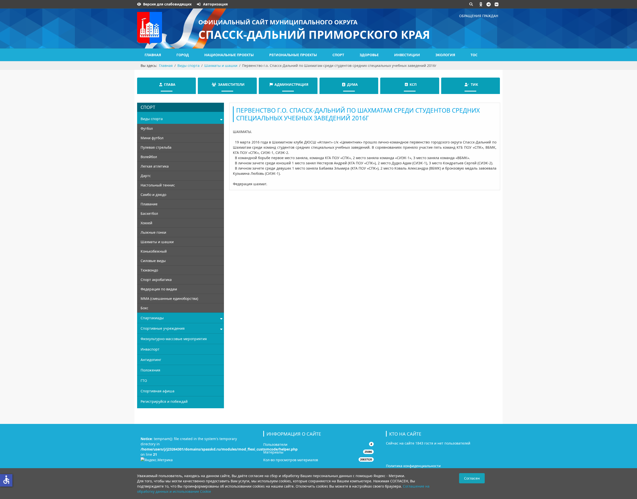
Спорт (338, 54)
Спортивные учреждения (163, 328)
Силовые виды (153, 260)
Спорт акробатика (156, 279)
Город (182, 54)
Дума (352, 84)
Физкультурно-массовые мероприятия (174, 338)
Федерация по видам (159, 289)
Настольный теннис (158, 185)
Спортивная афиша (157, 391)
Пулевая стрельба (156, 147)
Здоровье (369, 54)
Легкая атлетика (155, 166)
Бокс (144, 308)
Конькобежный (154, 251)
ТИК (474, 84)
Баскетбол (149, 213)
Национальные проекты (229, 54)
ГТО (144, 380)
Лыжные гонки (153, 232)
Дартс (146, 175)
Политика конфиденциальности (413, 465)
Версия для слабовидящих (167, 4)
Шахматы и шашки (157, 241)
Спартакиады (152, 318)
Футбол (147, 128)
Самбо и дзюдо (153, 194)
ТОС (474, 54)
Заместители (231, 84)
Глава (169, 84)
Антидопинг (151, 359)
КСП (413, 84)
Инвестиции (407, 54)
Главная (153, 54)
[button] (481, 4)
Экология (445, 54)
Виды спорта (152, 118)
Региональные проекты (293, 54)
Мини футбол (152, 138)
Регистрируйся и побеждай (164, 401)
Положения (150, 370)
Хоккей (146, 223)
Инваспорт (150, 349)
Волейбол (149, 156)
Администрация (291, 84)
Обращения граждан (478, 15)
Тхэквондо (149, 270)
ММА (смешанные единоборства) (169, 298)
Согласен (472, 478)
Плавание (149, 204)
